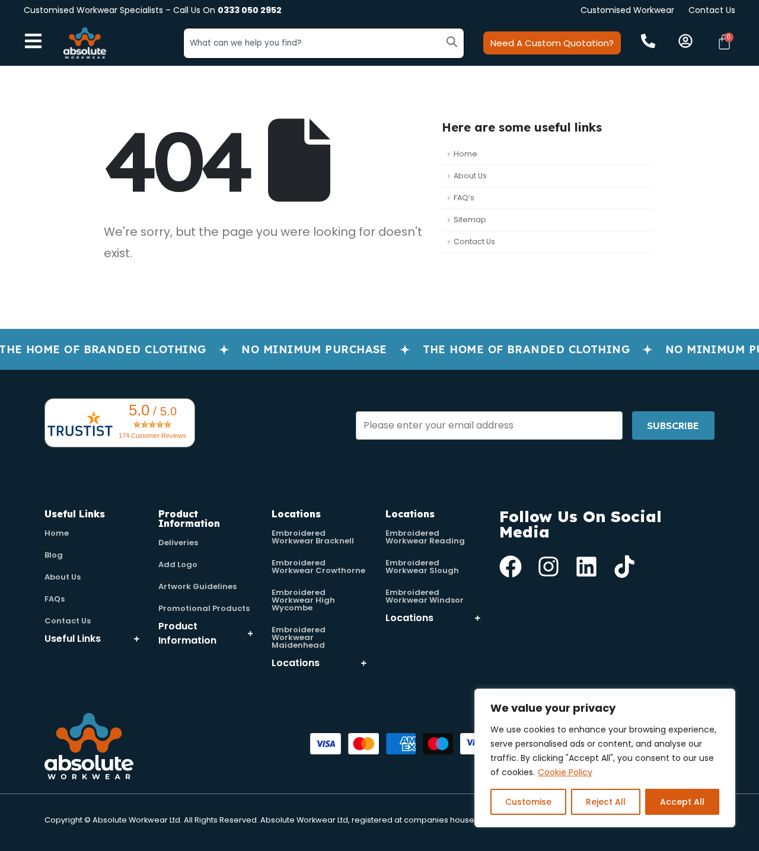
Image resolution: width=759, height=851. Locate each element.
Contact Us (711, 10)
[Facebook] (510, 566)
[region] (604, 758)
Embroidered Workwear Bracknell (313, 536)
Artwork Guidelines (197, 586)
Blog (53, 555)
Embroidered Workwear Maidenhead (299, 637)
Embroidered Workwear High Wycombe (303, 600)
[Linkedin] (586, 566)
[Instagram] (548, 566)
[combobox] (323, 43)
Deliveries (178, 542)
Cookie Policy (565, 772)
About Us (470, 176)
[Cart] (724, 42)
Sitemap (470, 220)
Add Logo (177, 564)
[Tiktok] (624, 566)
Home (465, 154)
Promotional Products (204, 608)
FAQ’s (464, 198)
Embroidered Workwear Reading (425, 536)
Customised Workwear (627, 10)
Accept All (682, 802)
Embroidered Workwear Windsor (424, 596)
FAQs (54, 598)
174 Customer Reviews (152, 435)
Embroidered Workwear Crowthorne (318, 566)
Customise (528, 802)
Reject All (606, 802)
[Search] (451, 41)
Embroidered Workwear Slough (422, 566)
